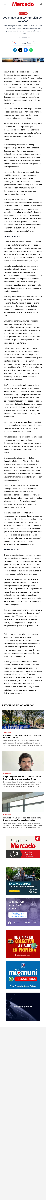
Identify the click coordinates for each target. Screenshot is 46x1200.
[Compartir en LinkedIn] (15, 50)
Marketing (23, 13)
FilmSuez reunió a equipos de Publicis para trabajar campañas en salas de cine (22, 819)
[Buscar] (41, 4)
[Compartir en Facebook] (26, 50)
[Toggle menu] (5, 3)
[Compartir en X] (20, 50)
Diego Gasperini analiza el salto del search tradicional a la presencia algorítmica (22, 778)
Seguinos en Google (24, 43)
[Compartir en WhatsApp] (31, 50)
